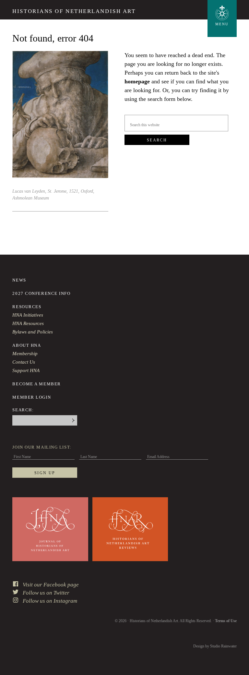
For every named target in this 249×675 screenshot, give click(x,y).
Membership (25, 353)
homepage (137, 81)
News (19, 280)
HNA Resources (28, 323)
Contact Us (23, 362)
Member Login (31, 397)
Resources (26, 306)
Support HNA (26, 370)
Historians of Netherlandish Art (74, 11)
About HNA (26, 345)
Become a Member (36, 383)
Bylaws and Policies (32, 331)
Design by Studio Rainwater (215, 646)
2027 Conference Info (41, 293)
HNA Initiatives (27, 315)
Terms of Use (226, 621)
